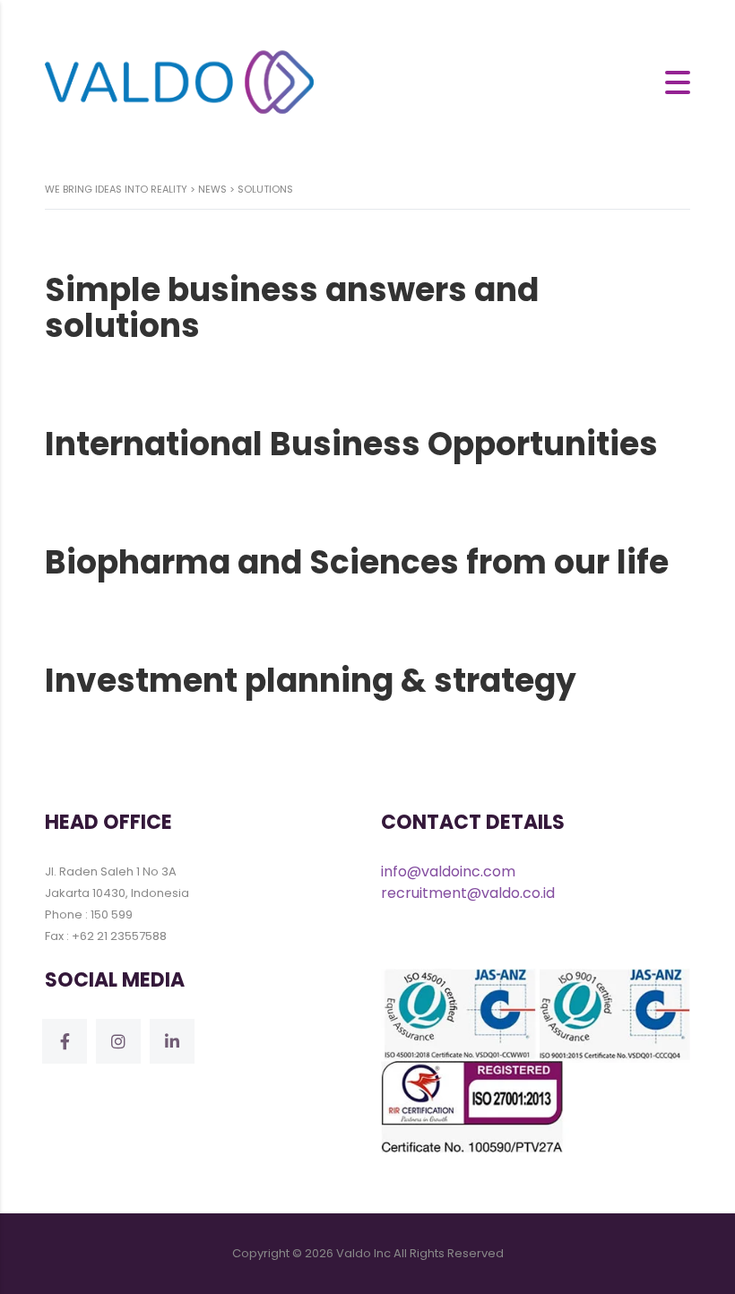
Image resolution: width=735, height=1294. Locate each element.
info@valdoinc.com (448, 871)
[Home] (179, 81)
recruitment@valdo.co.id (468, 893)
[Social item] (64, 1041)
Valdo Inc (363, 1253)
